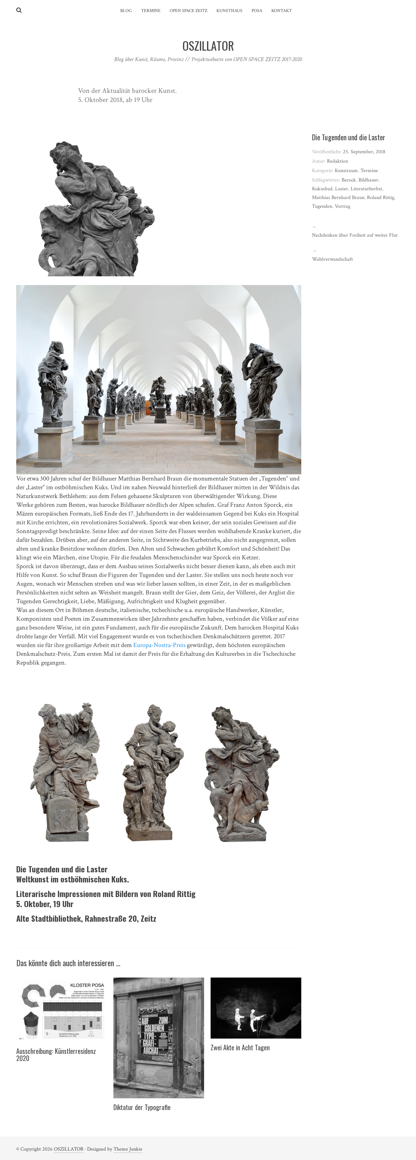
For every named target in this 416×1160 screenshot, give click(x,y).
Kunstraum (346, 170)
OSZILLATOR (69, 1149)
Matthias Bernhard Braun (338, 197)
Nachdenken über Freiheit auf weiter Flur (355, 235)
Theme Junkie (127, 1149)
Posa (257, 11)
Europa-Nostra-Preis (159, 645)
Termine (151, 11)
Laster (341, 188)
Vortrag (342, 206)
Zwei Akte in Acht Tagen (240, 1047)
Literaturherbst (366, 188)
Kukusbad (322, 188)
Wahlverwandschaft (332, 259)
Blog (126, 11)
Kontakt (281, 11)
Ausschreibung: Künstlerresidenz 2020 (56, 1054)
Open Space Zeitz (188, 11)
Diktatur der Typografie (142, 1107)
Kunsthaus (229, 11)
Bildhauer (368, 180)
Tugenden (322, 206)
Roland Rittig (380, 197)
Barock (349, 180)
